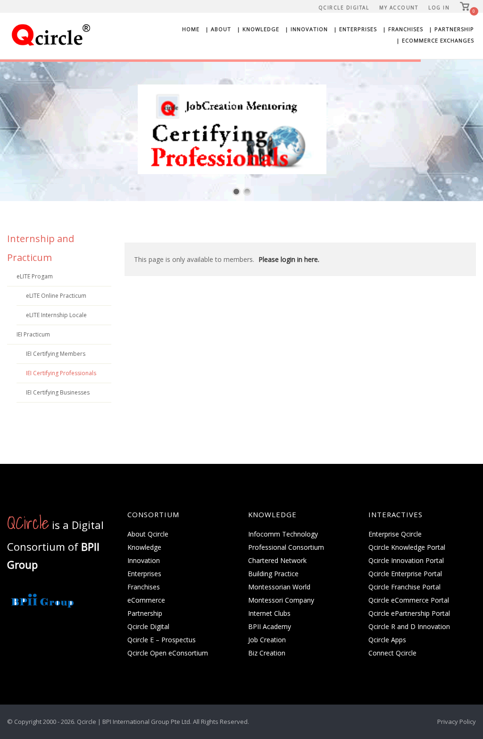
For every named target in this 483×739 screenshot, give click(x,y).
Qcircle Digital (343, 7)
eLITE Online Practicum (56, 296)
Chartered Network (277, 560)
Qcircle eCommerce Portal (408, 600)
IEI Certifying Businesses (58, 392)
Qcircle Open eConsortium (167, 652)
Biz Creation (266, 652)
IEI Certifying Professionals (61, 373)
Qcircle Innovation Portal (406, 560)
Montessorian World (279, 586)
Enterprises (144, 573)
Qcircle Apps (387, 639)
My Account (398, 7)
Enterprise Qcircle (395, 533)
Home (191, 29)
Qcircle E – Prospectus (161, 639)
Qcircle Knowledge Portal (406, 547)
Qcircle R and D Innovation (409, 626)
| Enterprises (355, 29)
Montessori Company (281, 600)
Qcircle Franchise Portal (404, 586)
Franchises (143, 586)
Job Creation (267, 639)
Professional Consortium (286, 547)
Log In (439, 7)
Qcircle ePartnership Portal (409, 613)
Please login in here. (288, 259)
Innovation (143, 560)
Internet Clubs (269, 613)
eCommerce (146, 600)
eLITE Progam (35, 276)
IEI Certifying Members (55, 354)
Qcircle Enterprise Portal (405, 573)
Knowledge (144, 547)
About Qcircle (147, 533)
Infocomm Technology (283, 533)
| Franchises (403, 29)
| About (218, 29)
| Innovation (306, 29)
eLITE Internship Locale (56, 315)
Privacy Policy (456, 721)
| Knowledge (258, 29)
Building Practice (273, 573)
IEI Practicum (33, 334)
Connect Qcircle (392, 652)
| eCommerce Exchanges (435, 40)
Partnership (144, 613)
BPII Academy (269, 626)
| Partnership (451, 29)
